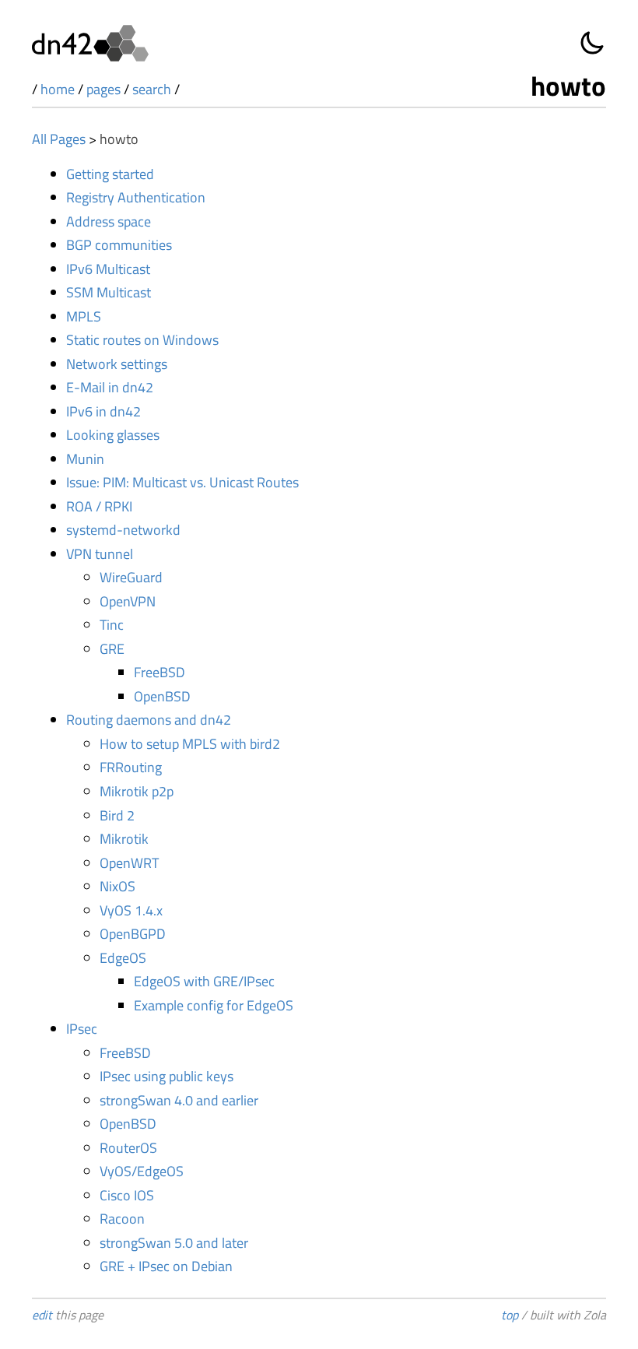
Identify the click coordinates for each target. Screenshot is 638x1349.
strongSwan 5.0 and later (174, 1242)
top (509, 1314)
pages (103, 89)
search (151, 89)
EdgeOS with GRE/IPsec (204, 981)
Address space (108, 221)
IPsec (81, 1028)
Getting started (110, 173)
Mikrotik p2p (137, 791)
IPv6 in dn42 (103, 411)
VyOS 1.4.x (131, 910)
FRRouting (131, 767)
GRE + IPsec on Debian (166, 1266)
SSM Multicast (108, 292)
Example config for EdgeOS (213, 1005)
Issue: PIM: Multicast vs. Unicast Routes (182, 482)
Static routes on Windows (142, 339)
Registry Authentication (135, 197)
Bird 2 (117, 815)
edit (42, 1314)
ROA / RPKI (99, 506)
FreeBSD (159, 672)
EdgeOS (123, 957)
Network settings (116, 363)
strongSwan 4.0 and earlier (179, 1100)
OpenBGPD (133, 933)
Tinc (112, 624)
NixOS (117, 886)
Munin (85, 458)
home (57, 89)
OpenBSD (162, 696)
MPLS (83, 316)
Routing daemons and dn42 (148, 719)
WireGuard (131, 577)
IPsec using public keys (166, 1076)
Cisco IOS (127, 1195)
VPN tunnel (99, 553)
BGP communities (119, 244)
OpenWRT (129, 862)
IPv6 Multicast (108, 268)
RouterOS (128, 1147)
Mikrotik (124, 838)
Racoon (122, 1218)
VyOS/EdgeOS (142, 1171)
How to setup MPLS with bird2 (190, 743)
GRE (112, 648)
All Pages (59, 138)
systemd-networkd (123, 529)
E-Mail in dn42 (109, 387)
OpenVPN (128, 601)
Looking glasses (113, 434)
